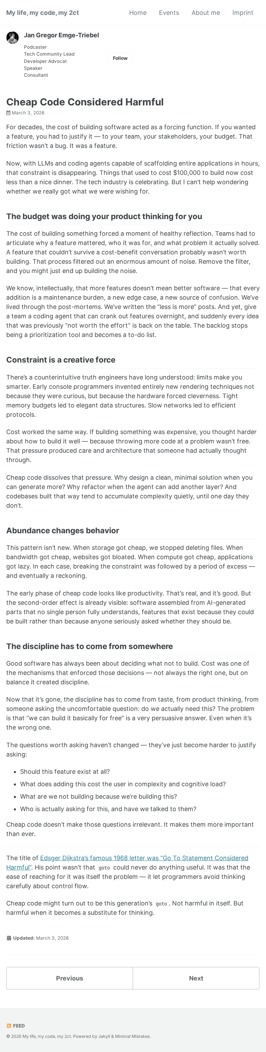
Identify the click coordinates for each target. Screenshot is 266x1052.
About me (206, 12)
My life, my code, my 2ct (42, 12)
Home (138, 12)
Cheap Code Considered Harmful (85, 102)
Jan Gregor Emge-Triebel (61, 35)
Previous (69, 978)
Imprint (243, 12)
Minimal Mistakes (132, 1036)
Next (196, 978)
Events (169, 12)
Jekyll (104, 1036)
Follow (120, 58)
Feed (18, 1025)
